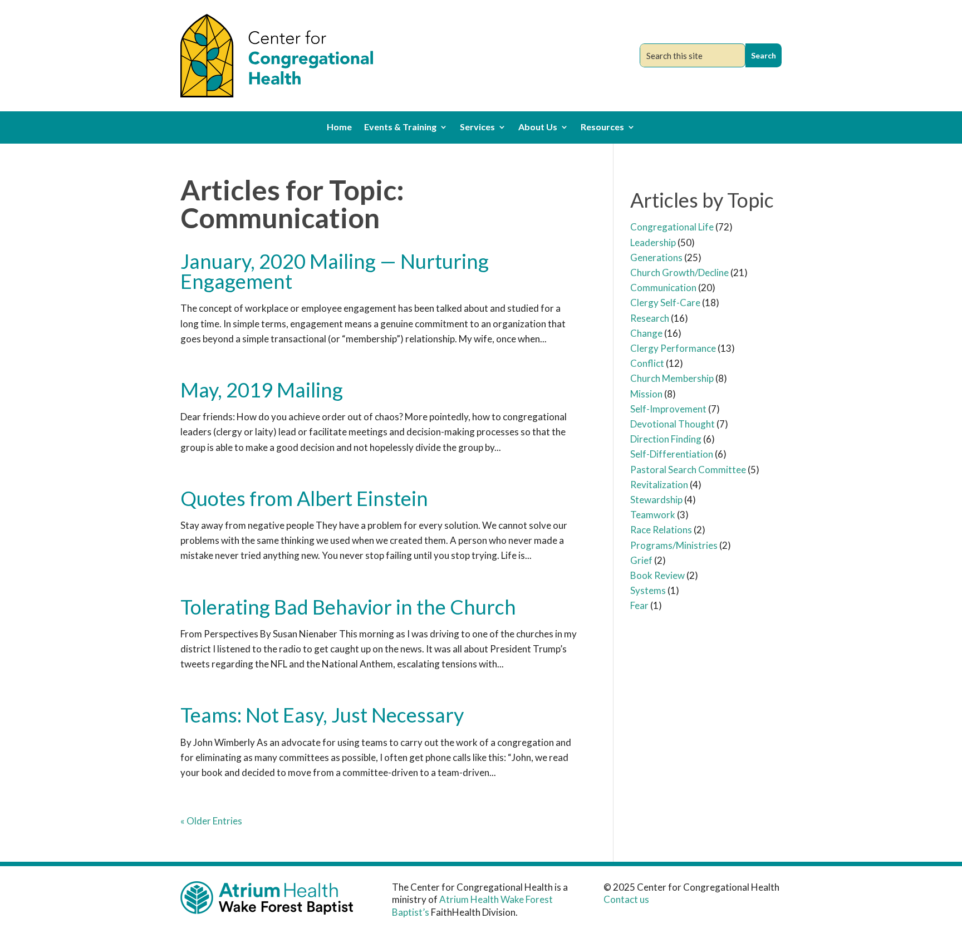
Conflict (647, 363)
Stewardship (656, 499)
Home (339, 127)
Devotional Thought (672, 424)
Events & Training (400, 127)
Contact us (626, 899)
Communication (663, 287)
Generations (656, 257)
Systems (648, 590)
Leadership (653, 242)
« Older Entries (211, 821)
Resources (602, 127)
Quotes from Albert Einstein (304, 498)
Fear (639, 605)
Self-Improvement (668, 409)
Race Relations (661, 530)
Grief (641, 560)
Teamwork (652, 514)
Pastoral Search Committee (688, 469)
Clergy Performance (673, 348)
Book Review (657, 575)
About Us (537, 127)
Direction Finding (665, 439)
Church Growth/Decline (679, 272)
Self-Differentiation (671, 454)
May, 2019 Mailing (261, 389)
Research (649, 318)
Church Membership (672, 378)
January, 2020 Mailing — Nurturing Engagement (334, 271)
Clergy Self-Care (665, 302)
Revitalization (659, 484)
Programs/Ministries (674, 545)
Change (646, 333)
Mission (646, 394)
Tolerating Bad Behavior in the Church (348, 607)
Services (477, 127)
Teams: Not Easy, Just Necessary (322, 715)
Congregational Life (672, 227)
